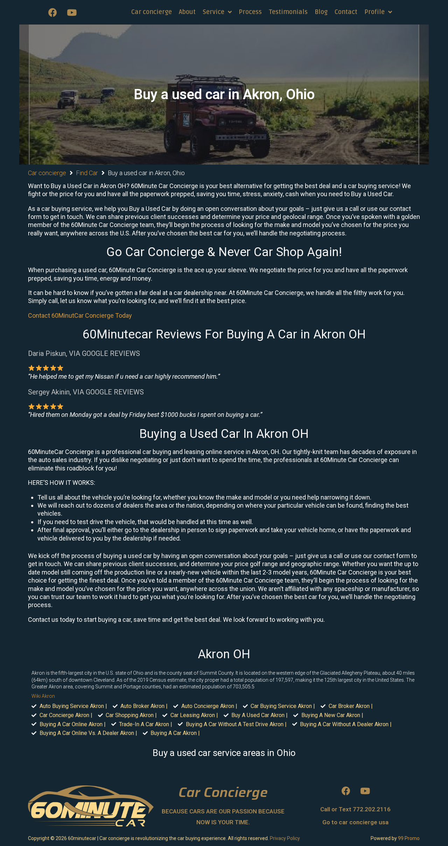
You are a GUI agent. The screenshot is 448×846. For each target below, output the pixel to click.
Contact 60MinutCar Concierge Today (80, 315)
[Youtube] (71, 12)
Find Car (87, 173)
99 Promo (409, 838)
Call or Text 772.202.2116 (355, 809)
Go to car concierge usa (355, 822)
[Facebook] (52, 12)
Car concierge (47, 173)
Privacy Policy (285, 838)
